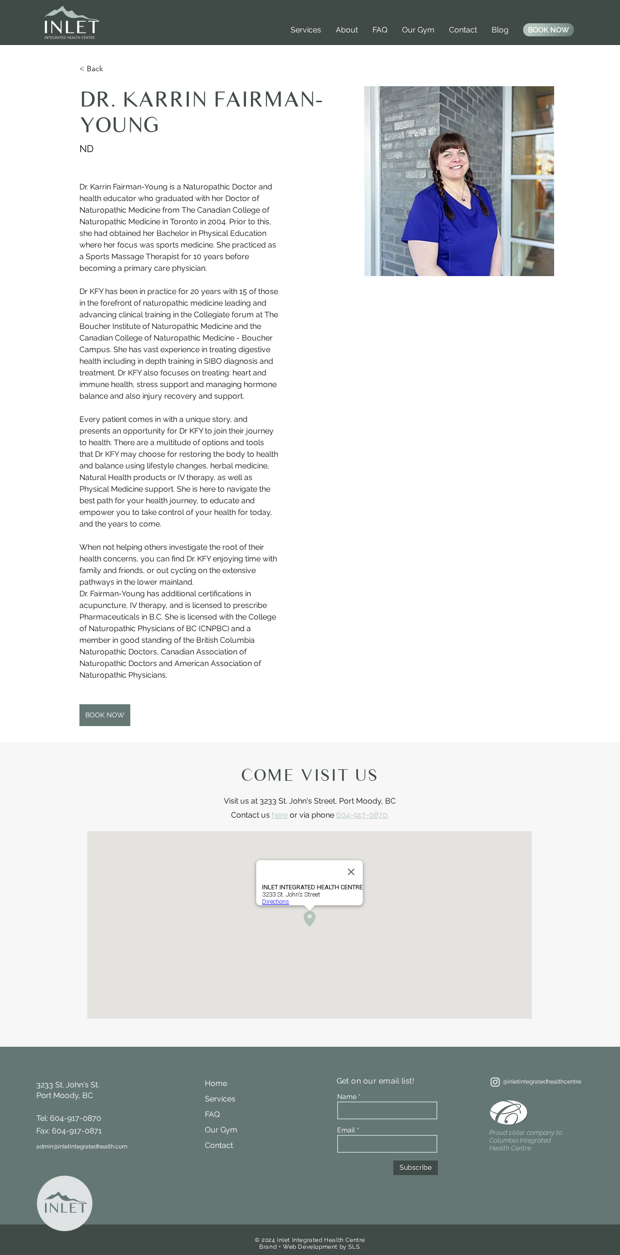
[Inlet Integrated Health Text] (495, 1082)
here (280, 815)
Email (346, 1130)
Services (220, 1098)
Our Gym (221, 1129)
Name (346, 1096)
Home (216, 1083)
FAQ (212, 1114)
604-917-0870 (75, 1118)
